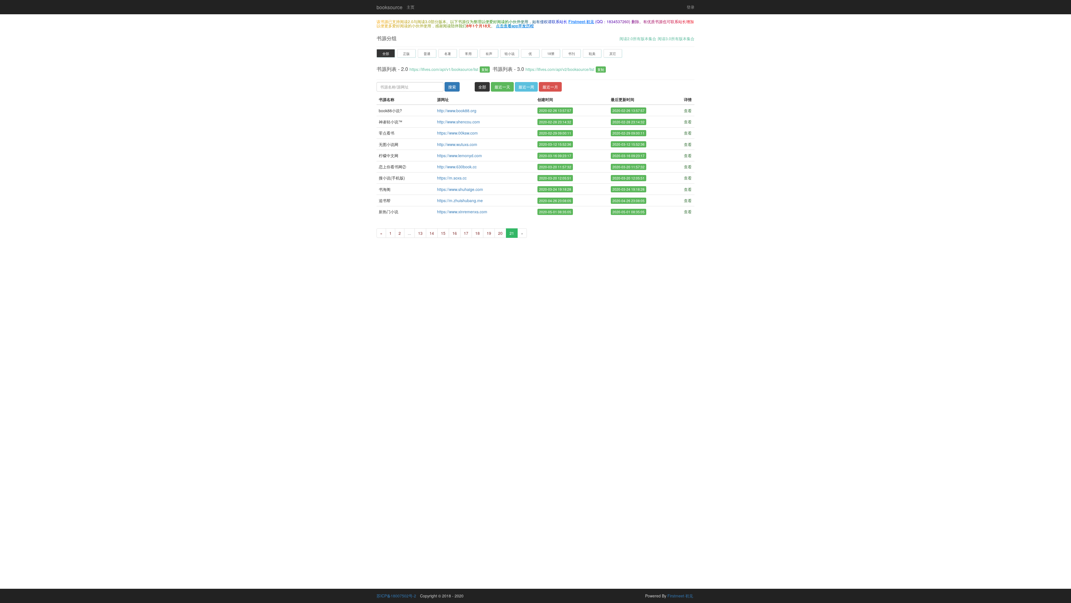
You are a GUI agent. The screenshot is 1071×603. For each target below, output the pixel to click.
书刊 (571, 53)
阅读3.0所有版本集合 (676, 38)
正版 (406, 53)
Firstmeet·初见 (581, 21)
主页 (410, 7)
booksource (389, 7)
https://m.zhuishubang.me (460, 200)
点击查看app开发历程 (515, 25)
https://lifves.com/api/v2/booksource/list (559, 69)
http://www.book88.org (456, 110)
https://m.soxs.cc (452, 178)
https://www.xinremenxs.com (462, 211)
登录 (690, 7)
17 (466, 233)
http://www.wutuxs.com (457, 144)
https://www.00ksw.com (457, 133)
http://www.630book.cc (457, 166)
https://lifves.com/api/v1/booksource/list (443, 69)
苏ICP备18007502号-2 (396, 596)
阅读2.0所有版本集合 (637, 38)
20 (500, 233)
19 (489, 233)
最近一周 (526, 87)
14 (432, 233)
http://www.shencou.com (458, 122)
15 (443, 233)
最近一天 (502, 87)
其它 (612, 53)
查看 (688, 110)
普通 (427, 53)
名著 (447, 53)
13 (420, 233)
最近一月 (550, 87)
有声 (489, 53)
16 (454, 233)
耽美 (592, 53)
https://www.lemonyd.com (459, 155)
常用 (468, 53)
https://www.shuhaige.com (460, 189)
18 (477, 233)
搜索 (452, 87)
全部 (385, 53)
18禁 (550, 53)
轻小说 (510, 53)
